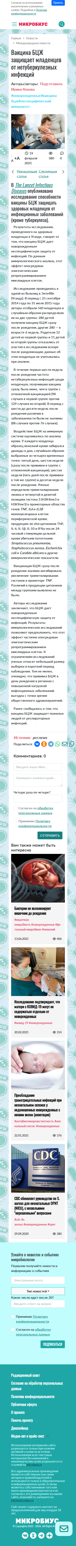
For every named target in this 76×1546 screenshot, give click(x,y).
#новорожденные (26, 95)
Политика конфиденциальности (32, 1396)
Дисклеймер (19, 1428)
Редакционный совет (25, 1375)
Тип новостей (37, 1291)
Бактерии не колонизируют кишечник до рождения (32, 911)
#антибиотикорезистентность (34, 1121)
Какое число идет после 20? (32, 1297)
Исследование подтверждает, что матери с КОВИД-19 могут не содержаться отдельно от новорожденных (37, 1009)
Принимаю (32, 1318)
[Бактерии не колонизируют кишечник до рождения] (38, 878)
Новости (31, 38)
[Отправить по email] (64, 743)
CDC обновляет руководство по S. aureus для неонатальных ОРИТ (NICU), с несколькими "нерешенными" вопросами (37, 1206)
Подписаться (52, 1344)
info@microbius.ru (22, 1500)
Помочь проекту (22, 1420)
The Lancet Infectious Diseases (31, 187)
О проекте (18, 1412)
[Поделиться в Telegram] (51, 743)
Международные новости (33, 43)
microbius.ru (34, 1464)
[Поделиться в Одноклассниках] (44, 743)
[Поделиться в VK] (37, 743)
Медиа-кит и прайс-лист (27, 1436)
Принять (58, 2)
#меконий (48, 929)
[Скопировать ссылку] (71, 743)
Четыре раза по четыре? (32, 792)
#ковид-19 (21, 1023)
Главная (16, 38)
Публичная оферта (24, 1404)
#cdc (17, 1219)
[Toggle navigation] (14, 24)
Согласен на (33, 1331)
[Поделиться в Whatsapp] (58, 743)
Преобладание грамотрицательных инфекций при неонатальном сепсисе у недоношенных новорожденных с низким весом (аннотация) (38, 1104)
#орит (52, 1224)
